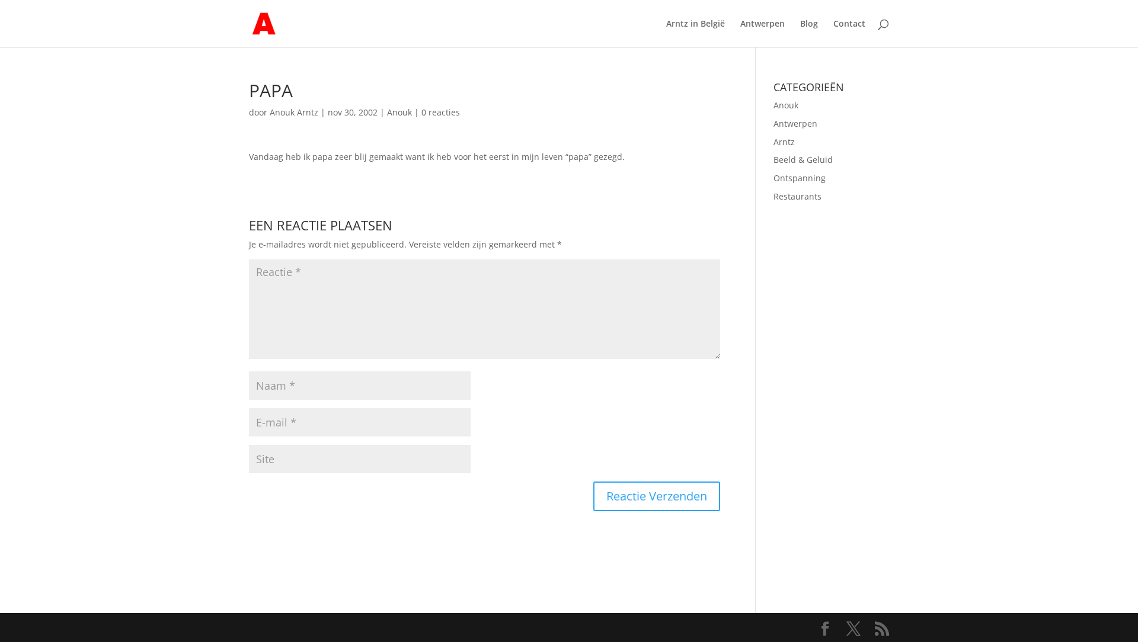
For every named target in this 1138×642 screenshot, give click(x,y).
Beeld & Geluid (803, 159)
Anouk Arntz (294, 112)
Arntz (784, 141)
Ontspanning (799, 178)
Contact (849, 24)
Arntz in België (695, 24)
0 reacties (440, 112)
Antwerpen (762, 24)
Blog (809, 24)
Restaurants (797, 196)
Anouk (399, 112)
